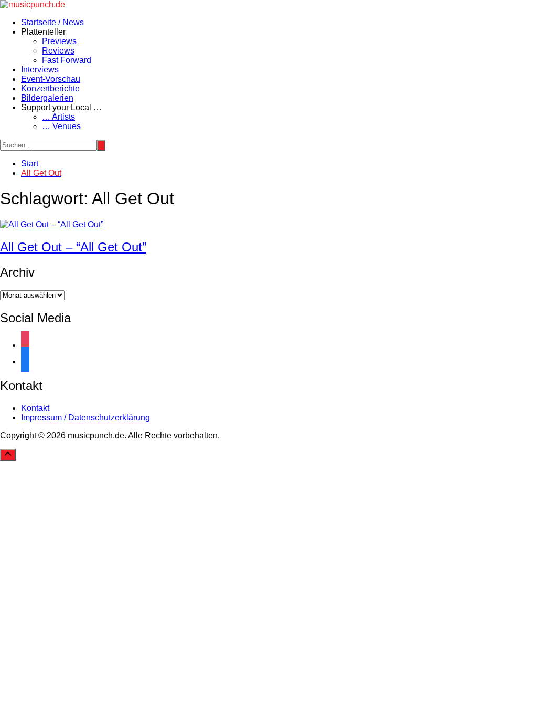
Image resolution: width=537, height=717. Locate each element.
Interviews (40, 69)
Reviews (58, 50)
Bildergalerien (47, 97)
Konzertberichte (50, 88)
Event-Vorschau (50, 79)
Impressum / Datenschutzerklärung (85, 417)
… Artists (58, 116)
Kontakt (35, 408)
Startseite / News (52, 22)
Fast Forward (66, 60)
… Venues (61, 126)
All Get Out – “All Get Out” (73, 247)
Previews (59, 41)
